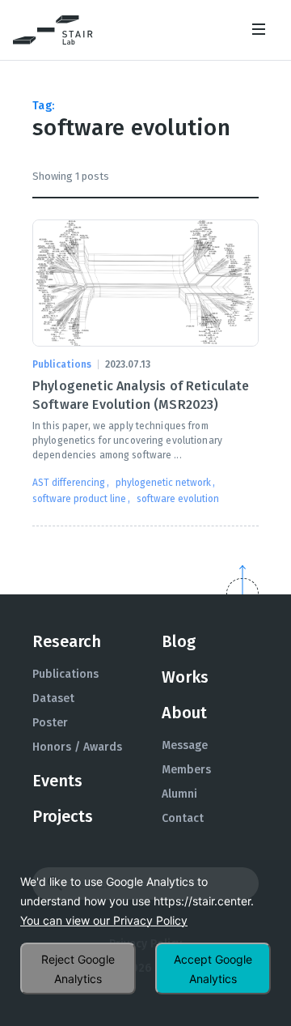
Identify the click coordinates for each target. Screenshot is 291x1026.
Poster (50, 723)
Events (57, 780)
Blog (179, 641)
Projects (62, 816)
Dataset (53, 698)
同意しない (78, 968)
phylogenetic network (163, 482)
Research (66, 641)
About (184, 712)
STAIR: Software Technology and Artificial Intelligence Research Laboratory (53, 30)
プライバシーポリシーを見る (104, 920)
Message (185, 745)
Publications (65, 674)
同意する (213, 968)
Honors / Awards (77, 747)
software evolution (178, 498)
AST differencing (68, 482)
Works (185, 677)
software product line (79, 498)
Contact (183, 818)
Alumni (179, 794)
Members (186, 770)
